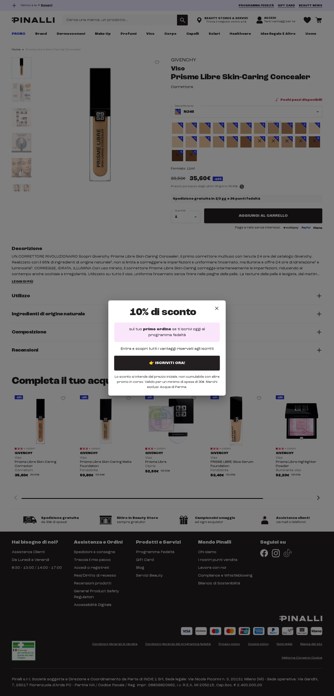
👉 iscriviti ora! (167, 363)
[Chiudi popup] (217, 308)
